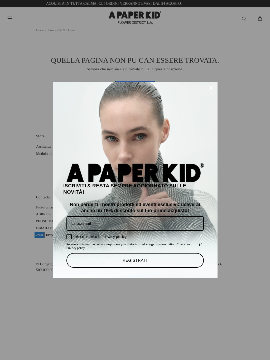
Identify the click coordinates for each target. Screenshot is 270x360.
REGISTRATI (135, 260)
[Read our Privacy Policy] (200, 245)
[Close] (211, 88)
